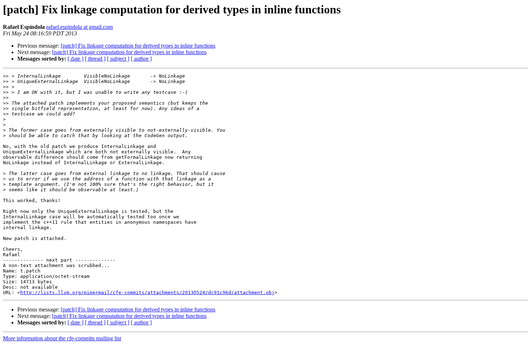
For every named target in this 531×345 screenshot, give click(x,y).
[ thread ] (95, 59)
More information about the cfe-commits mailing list (62, 338)
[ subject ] (118, 59)
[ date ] (75, 59)
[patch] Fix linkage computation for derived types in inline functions (138, 46)
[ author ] (141, 59)
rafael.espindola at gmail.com (79, 27)
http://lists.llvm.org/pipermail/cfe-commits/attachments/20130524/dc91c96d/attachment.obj (147, 292)
